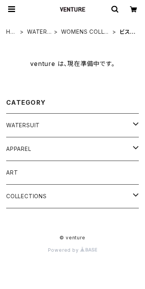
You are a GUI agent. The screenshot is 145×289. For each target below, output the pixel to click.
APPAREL (18, 148)
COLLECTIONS (26, 196)
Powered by (64, 250)
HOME (10, 32)
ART (12, 172)
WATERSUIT (39, 32)
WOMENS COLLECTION (84, 32)
